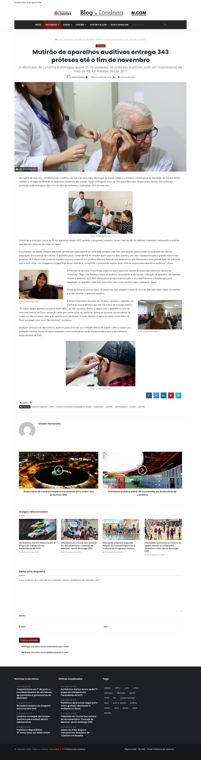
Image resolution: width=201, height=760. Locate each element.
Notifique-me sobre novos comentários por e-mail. (45, 646)
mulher (107, 708)
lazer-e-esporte (119, 703)
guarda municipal (127, 698)
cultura (136, 688)
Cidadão (80, 25)
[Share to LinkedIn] (164, 397)
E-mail (23, 626)
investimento (99, 407)
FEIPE (106, 698)
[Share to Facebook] (149, 397)
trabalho (107, 713)
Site (106, 626)
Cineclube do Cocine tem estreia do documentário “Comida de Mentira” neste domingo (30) (78, 545)
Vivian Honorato (78, 77)
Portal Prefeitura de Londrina (160, 749)
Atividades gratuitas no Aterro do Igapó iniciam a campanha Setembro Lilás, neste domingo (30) (163, 547)
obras (116, 708)
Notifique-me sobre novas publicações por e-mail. (45, 652)
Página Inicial (130, 749)
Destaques (51, 25)
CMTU (117, 688)
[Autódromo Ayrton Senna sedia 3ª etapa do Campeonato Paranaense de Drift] (38, 529)
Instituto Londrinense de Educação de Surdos (73, 407)
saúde (134, 708)
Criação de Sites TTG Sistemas (181, 749)
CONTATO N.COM (98, 25)
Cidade (66, 25)
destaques (108, 693)
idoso (106, 703)
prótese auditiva (121, 407)
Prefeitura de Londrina (74, 749)
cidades (107, 688)
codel (126, 688)
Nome (22, 615)
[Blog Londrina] (100, 13)
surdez (132, 407)
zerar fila (141, 407)
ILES (52, 407)
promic (125, 708)
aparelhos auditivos (39, 407)
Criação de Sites (100, 754)
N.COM (141, 749)
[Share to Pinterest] (171, 397)
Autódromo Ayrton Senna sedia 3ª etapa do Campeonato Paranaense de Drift (37, 545)
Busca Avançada (119, 25)
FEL (114, 698)
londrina (133, 703)
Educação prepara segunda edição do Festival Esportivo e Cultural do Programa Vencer (119, 545)
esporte (132, 693)
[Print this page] (178, 397)
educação (121, 693)
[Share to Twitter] (156, 397)
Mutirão (109, 407)
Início (38, 25)
